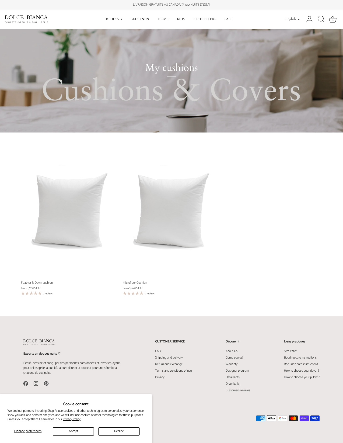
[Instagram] (36, 383)
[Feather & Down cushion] (69, 213)
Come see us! (234, 357)
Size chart (290, 351)
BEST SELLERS (204, 19)
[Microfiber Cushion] (171, 213)
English (290, 19)
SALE (228, 19)
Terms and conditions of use (173, 370)
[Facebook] (25, 383)
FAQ (158, 351)
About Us (232, 351)
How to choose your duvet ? (301, 370)
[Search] (321, 19)
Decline (119, 431)
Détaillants (233, 377)
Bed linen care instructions (301, 364)
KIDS (181, 19)
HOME (163, 19)
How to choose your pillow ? (302, 377)
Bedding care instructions (300, 357)
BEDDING (114, 19)
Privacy (159, 377)
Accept (73, 431)
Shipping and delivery (169, 357)
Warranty (232, 364)
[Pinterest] (46, 383)
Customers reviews (238, 390)
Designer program (237, 370)
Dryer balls (232, 384)
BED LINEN (139, 19)
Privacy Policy (71, 419)
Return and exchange (169, 364)
